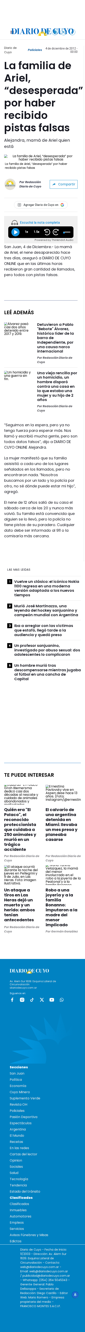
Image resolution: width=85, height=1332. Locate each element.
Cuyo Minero (20, 1092)
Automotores (20, 1216)
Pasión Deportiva (23, 1117)
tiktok (32, 999)
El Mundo (17, 1135)
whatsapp (61, 999)
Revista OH (18, 1104)
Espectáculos (21, 1123)
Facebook (12, 999)
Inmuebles (18, 1210)
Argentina (18, 1129)
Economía (18, 1085)
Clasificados (19, 1204)
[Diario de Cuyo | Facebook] (46, 32)
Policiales (35, 50)
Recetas (16, 1141)
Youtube (51, 999)
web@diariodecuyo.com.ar (39, 1267)
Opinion (16, 1160)
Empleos (17, 1222)
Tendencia (18, 1185)
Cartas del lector (23, 1154)
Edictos (15, 1241)
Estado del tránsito (25, 1191)
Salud (14, 1172)
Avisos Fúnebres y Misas (29, 1235)
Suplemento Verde (25, 1098)
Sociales (16, 1166)
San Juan (17, 1073)
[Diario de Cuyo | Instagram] (55, 32)
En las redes (19, 1148)
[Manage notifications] (75, 1294)
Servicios (17, 1228)
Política (16, 1079)
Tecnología (19, 1179)
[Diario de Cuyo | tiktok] (72, 32)
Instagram (22, 999)
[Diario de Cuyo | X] (63, 32)
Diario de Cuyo (10, 50)
